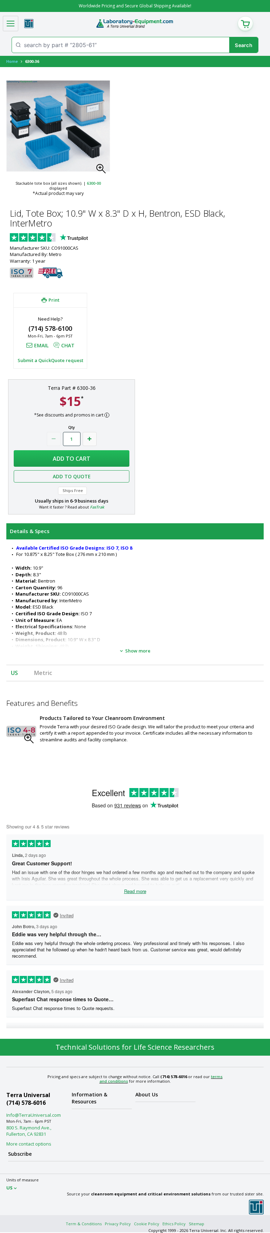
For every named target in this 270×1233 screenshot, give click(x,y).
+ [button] (90, 439)
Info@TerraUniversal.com (33, 1115)
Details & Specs (30, 530)
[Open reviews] (62, 238)
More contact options (28, 1144)
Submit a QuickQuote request (50, 360)
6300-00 (94, 183)
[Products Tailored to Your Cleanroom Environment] (21, 731)
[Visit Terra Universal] (29, 23)
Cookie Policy (146, 1223)
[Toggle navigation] (10, 23)
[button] (103, 171)
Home (12, 61)
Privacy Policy (118, 1223)
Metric (43, 673)
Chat (68, 345)
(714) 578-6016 (26, 1103)
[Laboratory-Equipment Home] (134, 23)
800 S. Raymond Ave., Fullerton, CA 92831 (28, 1130)
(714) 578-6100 (50, 328)
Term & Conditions (84, 1223)
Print (54, 300)
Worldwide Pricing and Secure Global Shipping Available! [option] (135, 6)
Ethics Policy (174, 1223)
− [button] (54, 439)
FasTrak (97, 507)
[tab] (135, 531)
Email (41, 345)
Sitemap (196, 1223)
